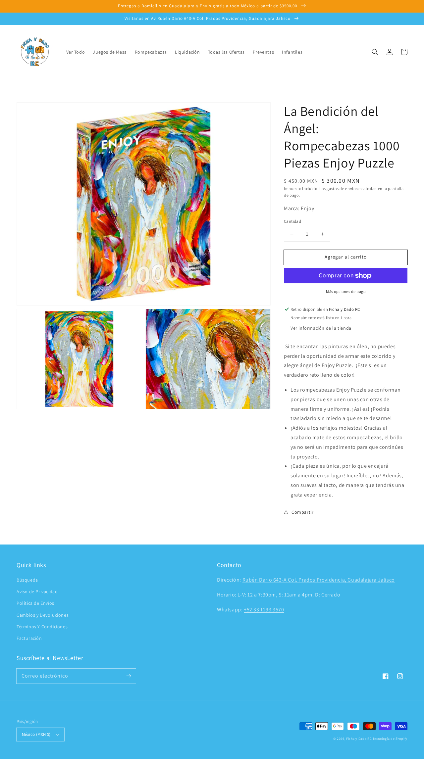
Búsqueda (27, 580)
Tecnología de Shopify (390, 738)
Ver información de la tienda (321, 328)
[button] (375, 52)
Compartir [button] (302, 512)
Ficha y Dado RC (359, 738)
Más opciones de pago (345, 291)
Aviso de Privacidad (37, 591)
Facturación (29, 638)
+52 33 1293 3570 (264, 609)
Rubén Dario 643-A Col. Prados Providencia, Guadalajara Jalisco (318, 579)
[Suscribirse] (128, 676)
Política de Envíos (35, 603)
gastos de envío (341, 188)
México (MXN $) (36, 734)
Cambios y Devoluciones (43, 615)
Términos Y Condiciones (42, 627)
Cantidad (292, 221)
